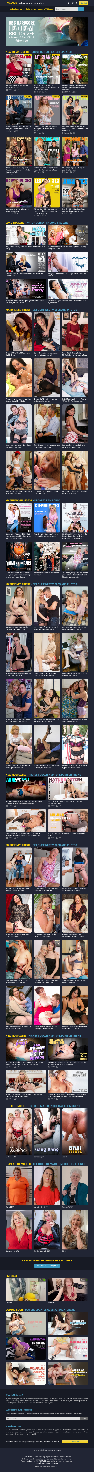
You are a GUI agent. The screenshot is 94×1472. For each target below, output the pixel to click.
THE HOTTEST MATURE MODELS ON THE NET (59, 1164)
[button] (86, 1133)
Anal (63, 1157)
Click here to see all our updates (47, 1266)
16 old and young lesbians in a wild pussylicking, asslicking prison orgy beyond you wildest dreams (18, 575)
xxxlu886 (9, 1303)
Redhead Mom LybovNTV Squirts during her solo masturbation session (45, 129)
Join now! (75, 1441)
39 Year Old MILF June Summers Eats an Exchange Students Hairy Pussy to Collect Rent (46, 211)
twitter (56, 1441)
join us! (84, 3)
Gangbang (38, 1157)
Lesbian (8, 1157)
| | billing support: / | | (32, 1441)
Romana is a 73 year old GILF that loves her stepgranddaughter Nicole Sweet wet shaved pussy (18, 536)
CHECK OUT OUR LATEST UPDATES (52, 52)
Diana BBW (10, 1207)
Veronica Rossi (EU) (41, 1207)
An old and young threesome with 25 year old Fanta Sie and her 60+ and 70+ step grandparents (75, 575)
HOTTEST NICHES (16, 1106)
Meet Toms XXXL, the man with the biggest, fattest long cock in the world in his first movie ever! (74, 536)
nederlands (43, 1450)
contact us (17, 1441)
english (35, 1450)
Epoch (31, 1461)
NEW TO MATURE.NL (17, 52)
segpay (40, 1441)
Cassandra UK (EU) (12, 1251)
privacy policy (67, 1459)
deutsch (51, 1450)
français (58, 1450)
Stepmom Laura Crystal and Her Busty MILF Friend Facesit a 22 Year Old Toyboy (75, 129)
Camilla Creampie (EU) (42, 1251)
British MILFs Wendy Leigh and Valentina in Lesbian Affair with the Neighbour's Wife (18, 170)
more (29, 3)
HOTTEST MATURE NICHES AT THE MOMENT (54, 1106)
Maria (64, 1251)
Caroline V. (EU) (67, 1207)
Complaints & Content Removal (47, 1463)
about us (9, 1441)
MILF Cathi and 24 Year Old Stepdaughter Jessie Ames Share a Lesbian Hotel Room (46, 88)
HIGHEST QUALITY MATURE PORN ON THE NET (56, 774)
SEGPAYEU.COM (41, 1461)
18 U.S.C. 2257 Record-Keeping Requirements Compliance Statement (47, 1457)
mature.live (39, 3)
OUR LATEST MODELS (18, 1164)
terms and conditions (51, 1459)
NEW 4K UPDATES (16, 774)
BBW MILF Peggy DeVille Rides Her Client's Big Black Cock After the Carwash (74, 88)
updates (22, 3)
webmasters (48, 1441)
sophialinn (51, 1303)
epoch (34, 1441)
